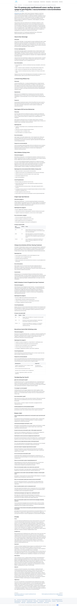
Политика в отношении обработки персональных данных (26, 599)
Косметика (61, 1)
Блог (15, 599)
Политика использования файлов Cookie (43, 599)
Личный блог (22, 11)
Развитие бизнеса (60, 601)
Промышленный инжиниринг (31, 602)
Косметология (42, 1)
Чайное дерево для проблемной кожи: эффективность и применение (52, 594)
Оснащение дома (36, 1)
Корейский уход (40, 602)
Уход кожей (30, 1)
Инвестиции (23, 602)
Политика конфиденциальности (57, 599)
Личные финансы (17, 602)
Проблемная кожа (17, 13)
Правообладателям (17, 601)
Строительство (46, 602)
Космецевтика (48, 1)
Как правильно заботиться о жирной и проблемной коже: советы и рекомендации (25, 594)
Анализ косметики (55, 1)
